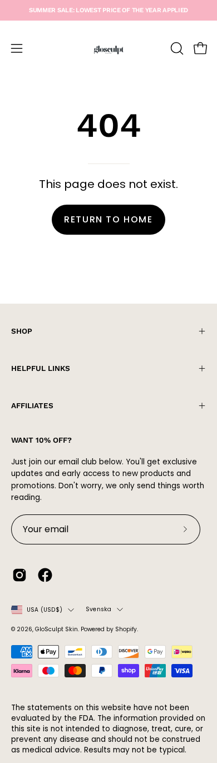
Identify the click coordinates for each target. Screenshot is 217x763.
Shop (21, 330)
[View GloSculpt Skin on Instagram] (19, 575)
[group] (108, 10)
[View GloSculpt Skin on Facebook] (45, 575)
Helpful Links (40, 368)
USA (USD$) (44, 610)
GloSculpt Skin (56, 629)
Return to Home (108, 219)
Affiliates (32, 405)
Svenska (98, 609)
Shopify (126, 629)
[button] (176, 48)
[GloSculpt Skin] (108, 48)
